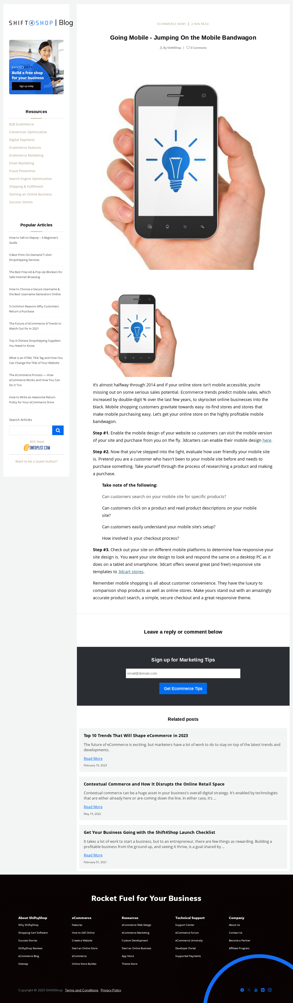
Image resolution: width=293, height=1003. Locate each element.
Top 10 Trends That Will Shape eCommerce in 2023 (136, 735)
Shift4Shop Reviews (30, 948)
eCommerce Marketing (135, 932)
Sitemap (23, 964)
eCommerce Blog (28, 956)
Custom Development (135, 940)
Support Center (184, 925)
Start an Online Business (136, 948)
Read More (93, 758)
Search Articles (20, 419)
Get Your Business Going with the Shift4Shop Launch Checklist (149, 832)
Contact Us (235, 932)
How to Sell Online (83, 932)
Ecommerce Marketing (26, 155)
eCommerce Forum (187, 932)
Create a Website (82, 940)
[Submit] (58, 430)
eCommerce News (171, 24)
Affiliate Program (239, 948)
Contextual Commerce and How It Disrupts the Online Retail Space (154, 784)
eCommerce (79, 956)
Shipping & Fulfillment (26, 186)
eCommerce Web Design (136, 925)
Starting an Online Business (30, 194)
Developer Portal (185, 948)
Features (77, 925)
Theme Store (129, 964)
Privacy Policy (111, 990)
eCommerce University (189, 940)
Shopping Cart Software (33, 932)
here (267, 440)
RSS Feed (37, 441)
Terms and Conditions (81, 990)
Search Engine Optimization (30, 178)
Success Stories (21, 202)
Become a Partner (239, 940)
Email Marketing (21, 163)
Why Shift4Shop (28, 925)
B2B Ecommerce (21, 124)
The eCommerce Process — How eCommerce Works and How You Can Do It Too (34, 380)
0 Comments (198, 48)
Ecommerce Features (25, 147)
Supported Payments (188, 956)
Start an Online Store (85, 948)
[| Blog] (31, 23)
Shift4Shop (174, 48)
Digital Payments (22, 140)
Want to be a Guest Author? (36, 461)
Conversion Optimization (28, 132)
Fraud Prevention (22, 171)
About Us (234, 925)
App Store (128, 956)
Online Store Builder (84, 964)
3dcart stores (131, 571)
